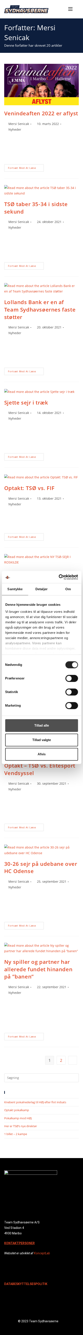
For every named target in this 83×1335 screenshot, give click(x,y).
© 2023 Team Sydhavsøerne (38, 1321)
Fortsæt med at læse (26, 166)
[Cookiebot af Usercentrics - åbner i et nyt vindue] (59, 577)
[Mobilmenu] (70, 9)
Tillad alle (41, 725)
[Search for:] (76, 9)
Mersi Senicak (18, 124)
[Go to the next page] (72, 1060)
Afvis (42, 754)
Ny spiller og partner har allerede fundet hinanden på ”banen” (38, 969)
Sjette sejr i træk (26, 402)
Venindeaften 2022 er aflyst (41, 113)
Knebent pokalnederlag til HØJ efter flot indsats (35, 1102)
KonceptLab (42, 1253)
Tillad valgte (41, 740)
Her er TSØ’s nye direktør (20, 1126)
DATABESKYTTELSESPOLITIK (25, 1284)
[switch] (71, 678)
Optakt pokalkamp (16, 1110)
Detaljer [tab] (41, 589)
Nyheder (14, 129)
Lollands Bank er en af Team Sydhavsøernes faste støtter (39, 309)
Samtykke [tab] (15, 589)
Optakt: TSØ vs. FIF (29, 488)
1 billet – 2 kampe (15, 1134)
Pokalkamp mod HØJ (18, 1118)
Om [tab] (68, 589)
